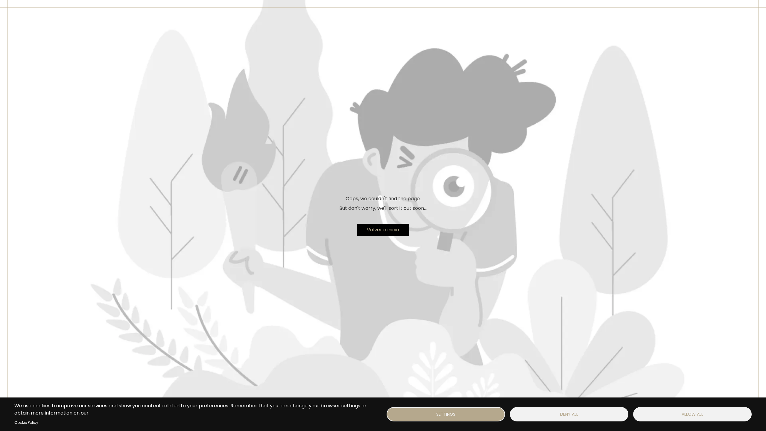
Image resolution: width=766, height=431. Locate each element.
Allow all (692, 414)
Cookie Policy (26, 422)
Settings (445, 414)
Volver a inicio (383, 229)
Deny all (569, 414)
